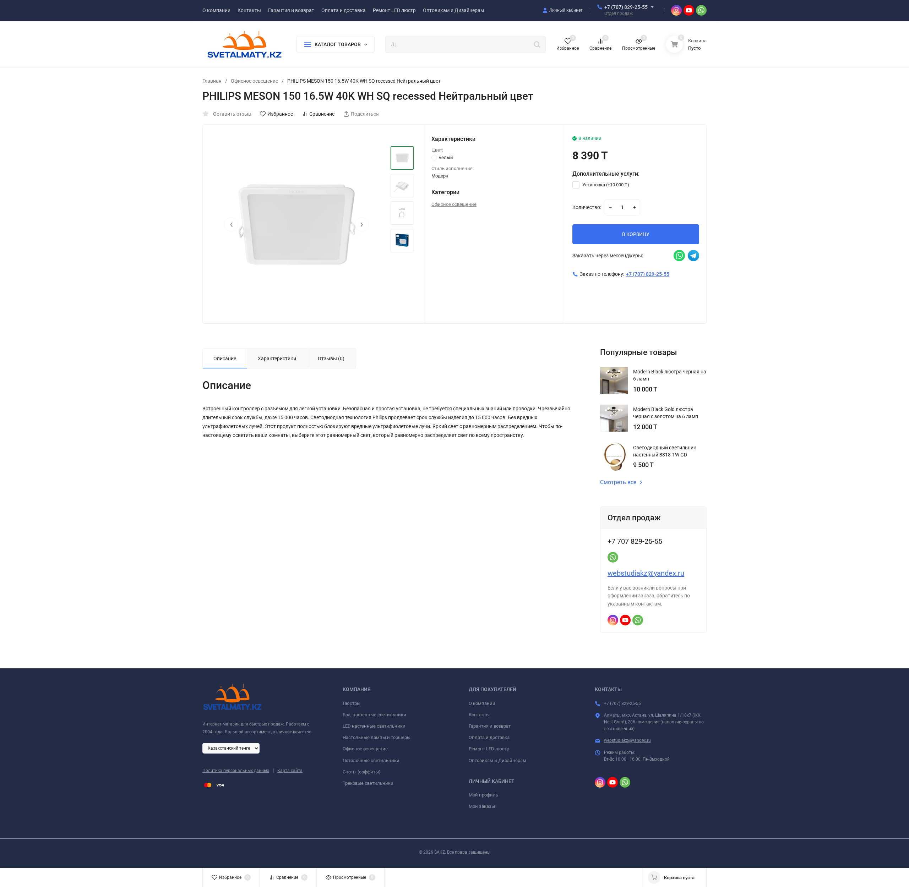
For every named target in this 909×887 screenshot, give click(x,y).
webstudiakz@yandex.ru (646, 573)
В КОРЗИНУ (635, 234)
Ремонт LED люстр (489, 748)
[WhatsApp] (701, 10)
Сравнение (321, 114)
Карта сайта (290, 770)
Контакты (479, 714)
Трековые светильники (368, 783)
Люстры (351, 703)
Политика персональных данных (235, 770)
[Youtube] (689, 10)
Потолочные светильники (371, 760)
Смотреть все (618, 482)
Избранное (280, 114)
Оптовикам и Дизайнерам (497, 760)
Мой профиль (483, 795)
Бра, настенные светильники (374, 714)
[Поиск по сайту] (537, 44)
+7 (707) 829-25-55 (626, 7)
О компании (482, 703)
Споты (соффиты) (362, 771)
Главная (212, 80)
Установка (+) (605, 184)
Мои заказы (482, 806)
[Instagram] (676, 10)
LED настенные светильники (374, 726)
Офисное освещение (254, 80)
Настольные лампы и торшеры (376, 737)
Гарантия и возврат (490, 726)
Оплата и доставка (489, 737)
